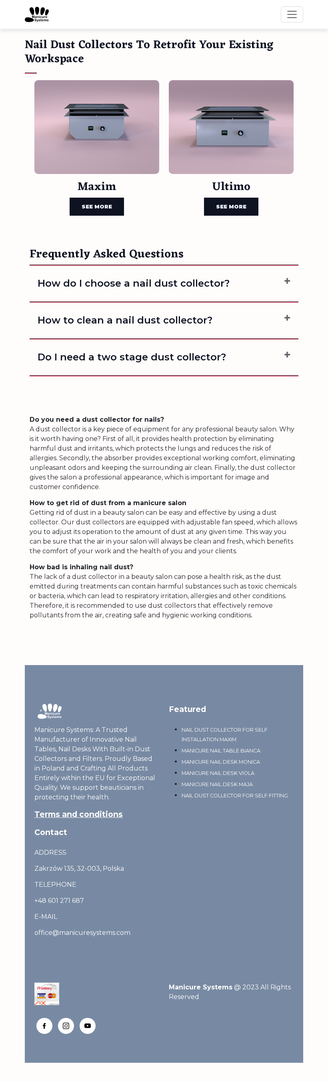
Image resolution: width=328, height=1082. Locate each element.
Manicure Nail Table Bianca (221, 751)
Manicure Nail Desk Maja (217, 784)
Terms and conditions (78, 814)
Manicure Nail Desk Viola (218, 773)
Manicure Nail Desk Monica (221, 762)
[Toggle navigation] (292, 14)
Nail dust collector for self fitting (235, 796)
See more (97, 207)
